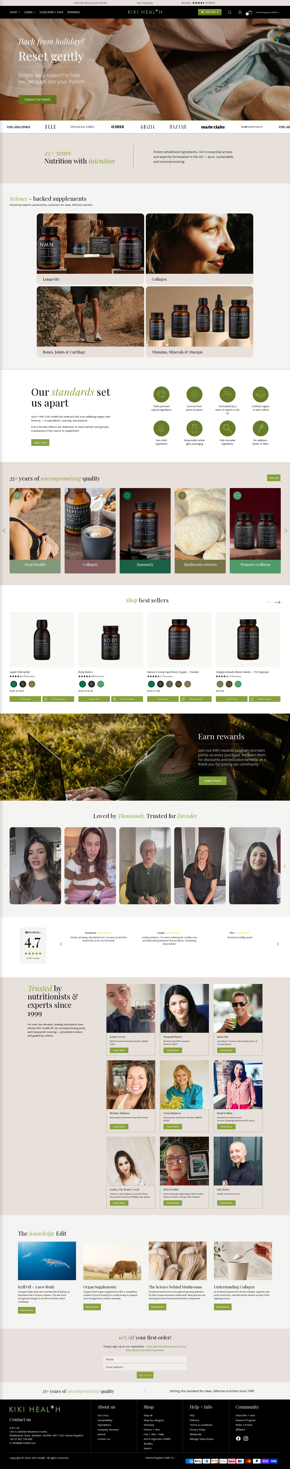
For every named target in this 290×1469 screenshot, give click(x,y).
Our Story (103, 1415)
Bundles (148, 1443)
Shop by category (154, 1420)
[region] (169, 944)
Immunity (149, 1424)
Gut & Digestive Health (157, 1439)
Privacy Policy (197, 1429)
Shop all (148, 1415)
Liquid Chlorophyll (20, 672)
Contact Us (104, 1439)
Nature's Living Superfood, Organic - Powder (173, 672)
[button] (42, 676)
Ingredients (104, 1424)
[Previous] (5, 3)
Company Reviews (108, 1429)
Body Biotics (85, 672)
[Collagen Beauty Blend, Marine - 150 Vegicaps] (248, 639)
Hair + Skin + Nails (154, 1434)
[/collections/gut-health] (145, 69)
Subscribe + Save (245, 1415)
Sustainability (105, 1420)
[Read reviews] (33, 945)
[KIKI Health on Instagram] (246, 1439)
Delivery (194, 1420)
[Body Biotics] (110, 639)
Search (147, 1448)
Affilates (240, 1429)
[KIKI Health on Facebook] (238, 1439)
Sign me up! (145, 1375)
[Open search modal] (228, 12)
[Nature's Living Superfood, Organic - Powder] (179, 639)
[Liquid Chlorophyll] (42, 639)
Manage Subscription (202, 1439)
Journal (101, 1434)
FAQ (192, 1415)
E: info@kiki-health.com (23, 1443)
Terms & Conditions (201, 1424)
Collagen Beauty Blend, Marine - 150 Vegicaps (242, 672)
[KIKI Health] (145, 11)
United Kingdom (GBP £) (267, 12)
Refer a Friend (244, 1424)
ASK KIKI (210, 12)
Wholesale (196, 1434)
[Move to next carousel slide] (277, 602)
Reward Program (246, 1420)
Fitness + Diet (152, 1429)
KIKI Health (39, 1457)
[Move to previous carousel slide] (270, 602)
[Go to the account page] (238, 12)
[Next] (285, 3)
